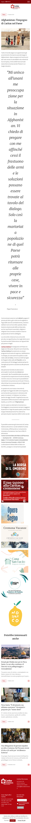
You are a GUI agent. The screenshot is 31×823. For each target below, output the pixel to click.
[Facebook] (6, 1)
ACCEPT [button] (13, 820)
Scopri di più (21, 820)
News (4, 14)
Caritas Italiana (6, 347)
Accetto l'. (24, 803)
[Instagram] (9, 1)
